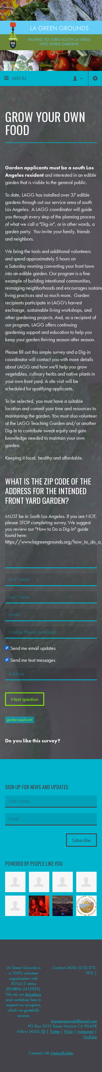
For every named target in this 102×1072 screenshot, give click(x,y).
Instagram (85, 1031)
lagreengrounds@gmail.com (74, 1021)
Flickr (68, 1031)
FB (43, 1031)
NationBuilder (62, 1053)
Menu (19, 78)
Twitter (55, 1031)
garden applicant (19, 719)
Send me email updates (33, 648)
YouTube (90, 1037)
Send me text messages (32, 660)
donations (33, 994)
